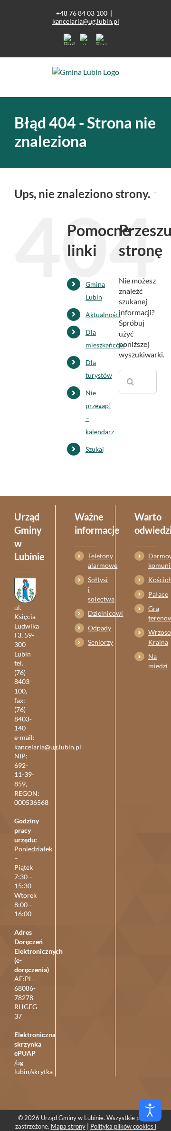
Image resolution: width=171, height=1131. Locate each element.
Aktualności (103, 314)
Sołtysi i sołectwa (92, 589)
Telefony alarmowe (92, 560)
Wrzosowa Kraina (152, 637)
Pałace (152, 594)
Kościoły (152, 579)
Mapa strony (68, 1126)
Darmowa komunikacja (152, 560)
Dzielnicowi (92, 613)
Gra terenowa (152, 613)
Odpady (92, 628)
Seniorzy (92, 642)
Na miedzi (152, 661)
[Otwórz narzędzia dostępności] (150, 1110)
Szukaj (95, 449)
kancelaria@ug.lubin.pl (85, 21)
